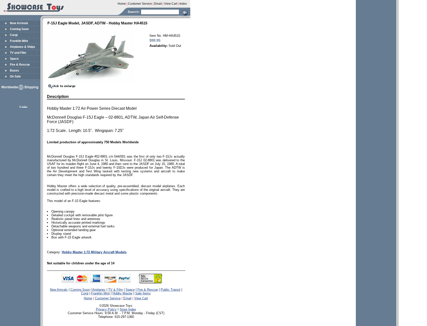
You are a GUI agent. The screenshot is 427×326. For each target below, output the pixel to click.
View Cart (141, 298)
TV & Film (115, 289)
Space (14, 58)
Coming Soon (19, 29)
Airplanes (99, 289)
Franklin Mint (19, 41)
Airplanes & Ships (22, 47)
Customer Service (108, 298)
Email (127, 298)
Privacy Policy (106, 309)
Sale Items (143, 293)
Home (88, 298)
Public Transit (170, 289)
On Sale (15, 76)
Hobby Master (122, 293)
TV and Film (18, 52)
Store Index (128, 309)
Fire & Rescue (20, 64)
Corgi (14, 35)
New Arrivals (19, 23)
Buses (14, 70)
